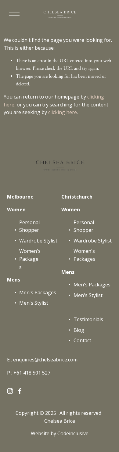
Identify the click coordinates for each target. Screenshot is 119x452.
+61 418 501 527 (31, 372)
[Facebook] (20, 391)
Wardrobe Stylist (38, 240)
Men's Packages (37, 292)
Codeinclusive (72, 433)
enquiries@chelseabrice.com (45, 359)
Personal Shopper (29, 226)
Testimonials (88, 319)
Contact (82, 340)
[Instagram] (10, 391)
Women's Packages (84, 255)
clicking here (62, 112)
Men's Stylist (33, 303)
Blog (79, 330)
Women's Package (30, 255)
